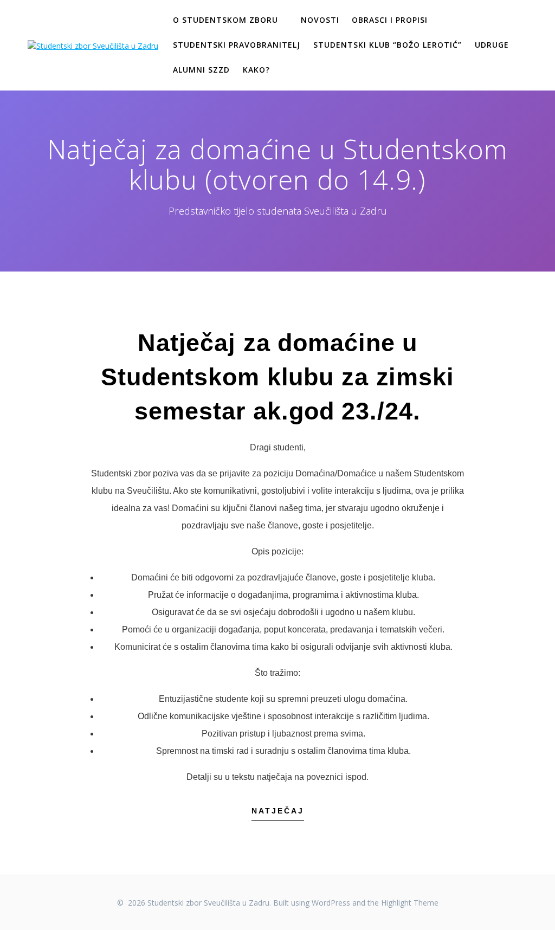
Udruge (492, 45)
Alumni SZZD (201, 69)
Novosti (320, 20)
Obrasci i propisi (390, 20)
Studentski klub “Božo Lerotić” (387, 45)
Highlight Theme (409, 902)
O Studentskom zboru (225, 20)
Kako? (256, 69)
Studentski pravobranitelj (236, 45)
